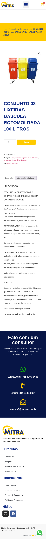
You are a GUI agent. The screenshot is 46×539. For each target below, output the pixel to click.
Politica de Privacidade (14, 500)
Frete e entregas (11, 490)
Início (4, 29)
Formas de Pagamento (14, 495)
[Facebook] (13, 514)
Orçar (26, 142)
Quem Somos (10, 485)
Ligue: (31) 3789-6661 (23, 393)
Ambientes (13, 29)
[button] (26, 4)
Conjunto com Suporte (19, 158)
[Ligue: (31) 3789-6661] (23, 386)
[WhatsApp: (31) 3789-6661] (23, 369)
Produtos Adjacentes (13, 466)
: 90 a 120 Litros (32, 158)
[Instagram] (5, 514)
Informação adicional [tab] (25, 178)
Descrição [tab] (9, 178)
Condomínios (25, 29)
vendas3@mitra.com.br (23, 409)
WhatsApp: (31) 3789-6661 (23, 376)
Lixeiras (23, 160)
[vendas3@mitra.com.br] (23, 402)
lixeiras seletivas (12, 164)
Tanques (8, 461)
